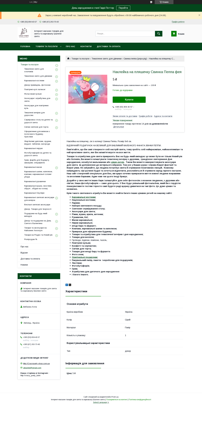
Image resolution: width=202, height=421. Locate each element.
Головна (25, 46)
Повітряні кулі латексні (34, 89)
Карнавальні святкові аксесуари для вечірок (39, 198)
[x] (70, 285)
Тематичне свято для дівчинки (107, 58)
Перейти (123, 8)
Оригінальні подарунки (84, 257)
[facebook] (67, 285)
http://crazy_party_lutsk (30, 375)
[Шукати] (158, 33)
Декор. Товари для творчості (37, 209)
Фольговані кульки (33, 94)
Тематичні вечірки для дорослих (34, 113)
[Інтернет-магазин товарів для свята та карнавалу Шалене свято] (24, 39)
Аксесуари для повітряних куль (36, 106)
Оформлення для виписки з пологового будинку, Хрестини (37, 134)
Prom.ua (114, 397)
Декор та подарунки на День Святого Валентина (37, 222)
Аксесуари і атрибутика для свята (37, 99)
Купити (129, 99)
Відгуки (24, 252)
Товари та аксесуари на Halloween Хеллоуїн (35, 229)
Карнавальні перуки (33, 148)
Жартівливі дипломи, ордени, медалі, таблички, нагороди (37, 142)
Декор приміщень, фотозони (37, 85)
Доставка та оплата (108, 46)
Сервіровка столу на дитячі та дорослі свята (38, 121)
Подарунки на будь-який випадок (35, 214)
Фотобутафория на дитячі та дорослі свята (37, 154)
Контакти (86, 46)
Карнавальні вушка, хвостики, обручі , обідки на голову (38, 187)
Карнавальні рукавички (35, 181)
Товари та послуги (46, 46)
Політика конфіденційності (140, 400)
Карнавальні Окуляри (34, 193)
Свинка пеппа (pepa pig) (135, 58)
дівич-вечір (117, 162)
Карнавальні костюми (83, 197)
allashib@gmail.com (32, 368)
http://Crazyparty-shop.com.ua (36, 363)
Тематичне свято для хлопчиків (34, 70)
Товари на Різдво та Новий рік (38, 235)
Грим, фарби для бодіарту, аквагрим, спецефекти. (37, 161)
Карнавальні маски (33, 167)
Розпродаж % (30, 239)
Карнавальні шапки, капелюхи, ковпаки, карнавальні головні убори (38, 174)
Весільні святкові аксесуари (37, 204)
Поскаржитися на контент (116, 400)
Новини (24, 265)
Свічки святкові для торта (36, 127)
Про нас (70, 46)
